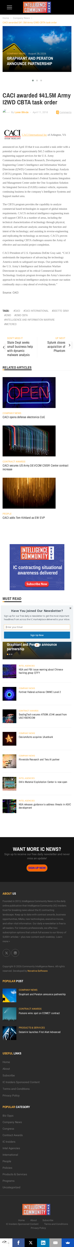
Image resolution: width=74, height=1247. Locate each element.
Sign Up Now (37, 635)
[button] (37, 610)
